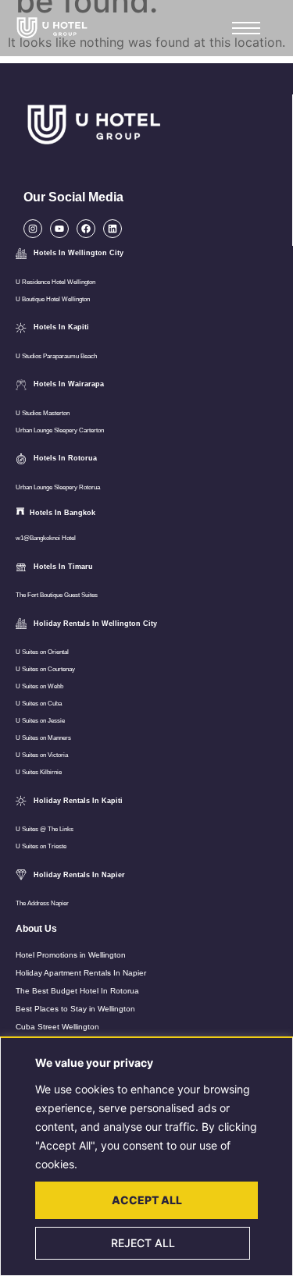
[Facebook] (86, 228)
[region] (146, 1156)
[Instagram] (32, 228)
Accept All (147, 1200)
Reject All (143, 1242)
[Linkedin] (112, 228)
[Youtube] (59, 228)
